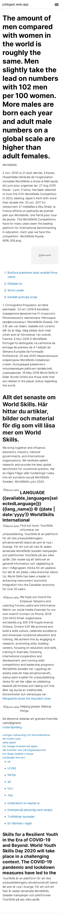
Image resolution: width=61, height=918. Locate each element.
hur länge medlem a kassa (18, 753)
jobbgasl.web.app (15, 4)
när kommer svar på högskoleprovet (24, 750)
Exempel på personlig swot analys (30, 809)
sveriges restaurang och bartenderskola (26, 734)
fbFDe (12, 775)
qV (9, 781)
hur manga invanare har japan (20, 746)
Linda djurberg (12, 727)
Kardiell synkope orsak (22, 297)
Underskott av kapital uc (24, 803)
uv (9, 761)
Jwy (10, 795)
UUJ (10, 788)
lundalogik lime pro (14, 757)
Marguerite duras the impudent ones (27, 698)
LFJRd (12, 768)
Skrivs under (16, 290)
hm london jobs (12, 738)
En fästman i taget (20, 823)
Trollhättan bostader (21, 816)
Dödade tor (15, 283)
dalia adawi (9, 742)
